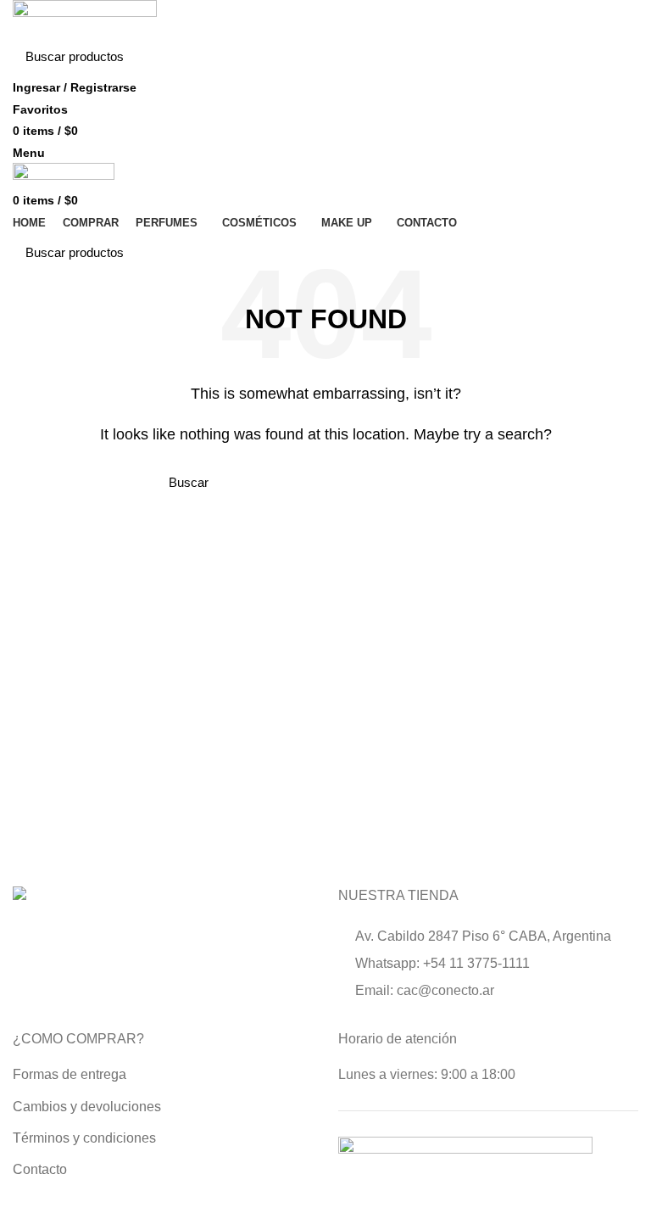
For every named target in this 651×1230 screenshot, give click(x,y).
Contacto (40, 1169)
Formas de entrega (69, 1074)
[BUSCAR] (615, 56)
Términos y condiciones (84, 1138)
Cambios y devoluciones (87, 1106)
